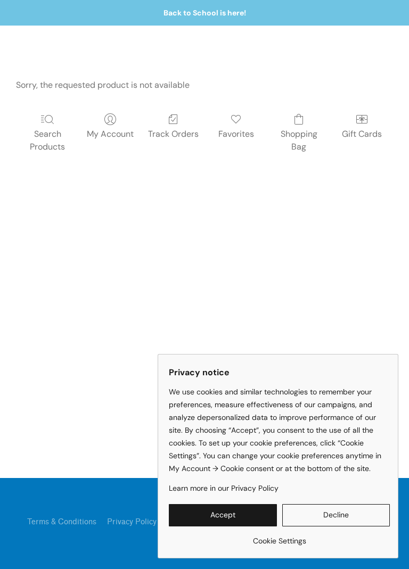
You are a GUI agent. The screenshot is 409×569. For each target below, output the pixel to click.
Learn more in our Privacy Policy (224, 488)
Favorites (236, 133)
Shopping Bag (299, 140)
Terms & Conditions (61, 521)
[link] (279, 536)
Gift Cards (362, 133)
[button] (223, 515)
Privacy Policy (132, 521)
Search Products (47, 140)
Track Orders (173, 133)
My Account (110, 133)
